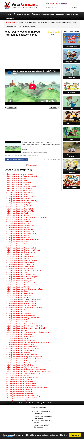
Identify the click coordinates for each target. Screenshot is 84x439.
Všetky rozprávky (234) (23, 14)
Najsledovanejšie (48, 14)
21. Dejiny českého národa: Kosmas (17, 215)
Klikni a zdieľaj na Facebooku (17, 159)
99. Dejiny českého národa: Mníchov (17, 375)
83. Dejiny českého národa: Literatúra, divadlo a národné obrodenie (27, 342)
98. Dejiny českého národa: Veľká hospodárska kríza (23, 373)
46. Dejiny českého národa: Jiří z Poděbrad (20, 266)
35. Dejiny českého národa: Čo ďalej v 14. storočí (21, 244)
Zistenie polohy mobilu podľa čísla (67, 14)
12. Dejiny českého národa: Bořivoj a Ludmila (20, 197)
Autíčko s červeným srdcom (71, 156)
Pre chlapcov (17, 26)
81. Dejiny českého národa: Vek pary (17, 338)
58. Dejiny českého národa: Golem (17, 291)
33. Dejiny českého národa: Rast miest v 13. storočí (22, 240)
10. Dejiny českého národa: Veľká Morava (19, 192)
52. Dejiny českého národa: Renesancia (18, 279)
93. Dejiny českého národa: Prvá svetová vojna (21, 363)
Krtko (71, 139)
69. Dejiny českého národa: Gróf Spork (18, 314)
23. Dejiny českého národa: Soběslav (18, 219)
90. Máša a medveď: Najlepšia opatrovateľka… (43, 417)
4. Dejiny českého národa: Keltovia (17, 180)
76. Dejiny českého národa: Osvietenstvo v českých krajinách (25, 328)
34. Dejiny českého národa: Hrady (17, 242)
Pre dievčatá (9, 26)
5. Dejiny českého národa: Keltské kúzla (18, 182)
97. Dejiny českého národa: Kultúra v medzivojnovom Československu (28, 371)
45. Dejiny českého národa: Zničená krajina (20, 264)
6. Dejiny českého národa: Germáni (17, 184)
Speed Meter (10, 18)
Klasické (58, 22)
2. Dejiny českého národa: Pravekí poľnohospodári (22, 176)
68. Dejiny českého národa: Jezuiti (17, 311)
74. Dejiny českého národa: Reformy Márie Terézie (22, 324)
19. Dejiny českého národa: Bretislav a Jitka (20, 211)
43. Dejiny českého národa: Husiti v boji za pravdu (22, 260)
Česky (23, 155)
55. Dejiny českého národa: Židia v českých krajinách (23, 285)
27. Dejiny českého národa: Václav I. (17, 227)
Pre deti (27, 155)
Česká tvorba (34, 155)
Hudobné (46, 22)
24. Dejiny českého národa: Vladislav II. (18, 221)
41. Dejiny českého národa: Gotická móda (19, 256)
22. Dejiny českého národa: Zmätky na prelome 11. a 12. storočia (27, 217)
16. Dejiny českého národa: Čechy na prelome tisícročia (24, 205)
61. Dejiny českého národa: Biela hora (18, 297)
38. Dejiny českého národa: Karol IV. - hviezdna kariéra (23, 250)
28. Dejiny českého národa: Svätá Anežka (19, 229)
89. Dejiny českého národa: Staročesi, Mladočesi (21, 355)
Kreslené (52, 22)
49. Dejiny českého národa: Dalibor (17, 272)
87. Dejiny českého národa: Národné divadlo (20, 350)
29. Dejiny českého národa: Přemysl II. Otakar (20, 231)
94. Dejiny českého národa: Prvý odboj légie (20, 365)
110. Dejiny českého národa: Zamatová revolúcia (21, 398)
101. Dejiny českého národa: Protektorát (19, 379)
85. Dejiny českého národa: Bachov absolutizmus (21, 346)
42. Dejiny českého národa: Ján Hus (17, 258)
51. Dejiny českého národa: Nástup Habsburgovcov (22, 277)
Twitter (33, 403)
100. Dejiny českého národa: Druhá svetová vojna (22, 377)
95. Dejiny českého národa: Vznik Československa (22, 367)
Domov (10, 14)
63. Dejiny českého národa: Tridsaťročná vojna (21, 301)
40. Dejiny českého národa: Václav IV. (18, 254)
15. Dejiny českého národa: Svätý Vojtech (19, 203)
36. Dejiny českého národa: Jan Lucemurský (20, 246)
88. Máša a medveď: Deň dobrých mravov (41, 426)
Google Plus (42, 403)
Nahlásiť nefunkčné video (53, 159)
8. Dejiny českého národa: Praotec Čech (19, 188)
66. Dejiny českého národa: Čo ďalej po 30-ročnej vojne (24, 307)
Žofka (71, 108)
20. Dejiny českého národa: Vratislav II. (18, 213)
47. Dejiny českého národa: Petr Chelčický (19, 268)
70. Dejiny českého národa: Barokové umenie (20, 316)
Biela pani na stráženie (71, 62)
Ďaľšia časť (53, 108)
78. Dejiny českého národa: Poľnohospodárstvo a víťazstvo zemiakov (28, 332)
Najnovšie (36, 14)
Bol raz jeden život (71, 188)
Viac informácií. (9, 436)
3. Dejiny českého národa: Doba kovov (18, 178)
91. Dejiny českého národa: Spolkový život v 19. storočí (23, 359)
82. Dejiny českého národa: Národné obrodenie (21, 340)
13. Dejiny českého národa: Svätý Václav (19, 199)
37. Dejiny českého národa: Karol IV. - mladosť (21, 248)
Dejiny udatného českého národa (38, 152)
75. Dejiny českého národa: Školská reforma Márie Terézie (25, 326)
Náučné (18, 155)
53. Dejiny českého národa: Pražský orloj (19, 281)
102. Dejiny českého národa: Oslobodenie (19, 381)
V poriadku (75, 435)
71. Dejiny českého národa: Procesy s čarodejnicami (23, 318)
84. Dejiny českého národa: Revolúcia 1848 (20, 344)
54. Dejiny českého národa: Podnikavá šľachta (21, 283)
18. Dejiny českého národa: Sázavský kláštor (20, 209)
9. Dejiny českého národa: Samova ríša (18, 190)
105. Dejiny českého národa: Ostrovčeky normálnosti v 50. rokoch (27, 387)
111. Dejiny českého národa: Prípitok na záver (21, 400)
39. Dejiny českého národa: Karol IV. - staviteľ (20, 252)
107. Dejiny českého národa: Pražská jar (19, 392)
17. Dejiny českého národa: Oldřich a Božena (20, 207)
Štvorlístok (71, 93)
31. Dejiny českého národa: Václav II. (18, 236)
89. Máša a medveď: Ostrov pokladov (42, 421)
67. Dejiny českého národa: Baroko (17, 309)
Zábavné (32, 26)
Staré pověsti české (71, 46)
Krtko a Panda (55, 3)
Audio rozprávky (23, 22)
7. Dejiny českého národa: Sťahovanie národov (21, 186)
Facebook (24, 403)
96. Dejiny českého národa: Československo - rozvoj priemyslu (26, 369)
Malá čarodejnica (72, 124)
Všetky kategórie (12, 22)
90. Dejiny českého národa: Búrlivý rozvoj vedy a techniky (24, 357)
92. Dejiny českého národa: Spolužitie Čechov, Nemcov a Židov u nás (28, 361)
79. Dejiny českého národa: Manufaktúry (19, 334)
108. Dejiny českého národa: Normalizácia (19, 394)
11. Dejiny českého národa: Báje (16, 194)
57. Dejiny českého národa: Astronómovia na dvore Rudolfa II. (26, 289)
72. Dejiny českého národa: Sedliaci (17, 320)
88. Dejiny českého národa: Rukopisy (18, 353)
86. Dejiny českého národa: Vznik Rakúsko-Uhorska (22, 348)
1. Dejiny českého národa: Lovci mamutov (19, 174)
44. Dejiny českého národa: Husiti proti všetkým (21, 262)
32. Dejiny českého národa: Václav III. (18, 238)
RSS (51, 403)
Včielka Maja (71, 172)
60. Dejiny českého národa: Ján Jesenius (19, 295)
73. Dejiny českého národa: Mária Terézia (19, 322)
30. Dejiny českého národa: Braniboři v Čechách (21, 233)
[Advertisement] (32, 53)
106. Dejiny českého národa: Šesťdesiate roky (20, 390)
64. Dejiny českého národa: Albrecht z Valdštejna (21, 303)
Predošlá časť (11, 108)
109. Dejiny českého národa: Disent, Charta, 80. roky (23, 396)
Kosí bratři (71, 77)
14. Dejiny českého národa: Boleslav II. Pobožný (21, 201)
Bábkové (39, 22)
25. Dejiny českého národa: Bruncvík (17, 223)
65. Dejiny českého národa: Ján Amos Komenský (21, 305)
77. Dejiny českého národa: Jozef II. (17, 330)
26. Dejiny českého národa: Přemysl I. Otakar (20, 225)
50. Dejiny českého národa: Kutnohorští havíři (20, 275)
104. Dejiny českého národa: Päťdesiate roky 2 (21, 385)
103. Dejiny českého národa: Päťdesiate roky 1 (21, 383)
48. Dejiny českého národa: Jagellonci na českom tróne (23, 270)
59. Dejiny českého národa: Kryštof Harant (19, 293)
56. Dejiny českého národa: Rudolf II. (18, 287)
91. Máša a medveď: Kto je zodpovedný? (42, 413)
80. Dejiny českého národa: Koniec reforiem (20, 336)
